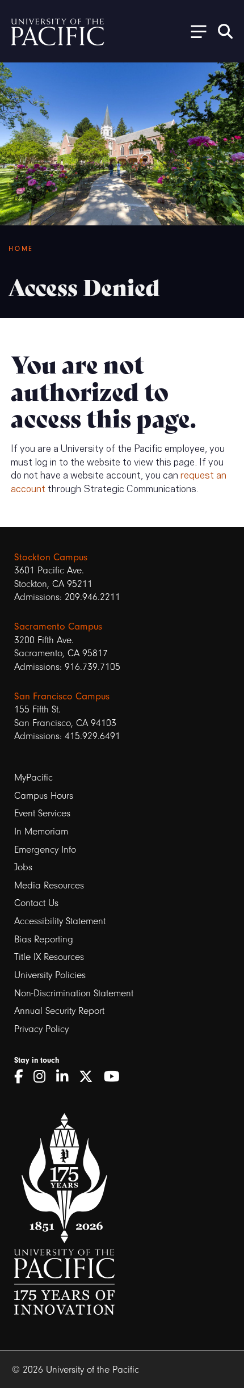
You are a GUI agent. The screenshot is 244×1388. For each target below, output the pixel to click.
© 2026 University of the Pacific (75, 1369)
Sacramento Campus (58, 626)
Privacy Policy (41, 1029)
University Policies (50, 975)
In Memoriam (41, 831)
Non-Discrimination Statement (73, 993)
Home (21, 249)
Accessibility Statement (60, 921)
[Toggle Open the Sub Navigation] (195, 31)
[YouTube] (116, 1077)
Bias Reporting (43, 939)
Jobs (23, 867)
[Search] (225, 31)
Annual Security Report (59, 1010)
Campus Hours (43, 795)
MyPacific (33, 777)
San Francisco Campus (62, 696)
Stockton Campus (50, 557)
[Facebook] (22, 1077)
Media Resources (49, 885)
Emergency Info (45, 849)
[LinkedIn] (66, 1077)
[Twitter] (90, 1077)
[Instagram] (43, 1077)
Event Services (42, 813)
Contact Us (36, 903)
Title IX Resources (49, 956)
